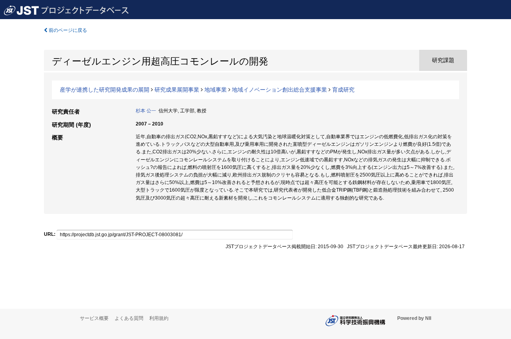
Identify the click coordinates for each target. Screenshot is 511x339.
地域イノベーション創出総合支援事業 (279, 89)
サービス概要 (94, 318)
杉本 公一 (146, 111)
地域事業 (215, 89)
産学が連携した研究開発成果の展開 (104, 89)
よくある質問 (129, 318)
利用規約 (158, 318)
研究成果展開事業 (176, 89)
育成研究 (343, 89)
